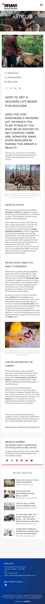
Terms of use (20, 598)
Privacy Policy (10, 598)
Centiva (26, 601)
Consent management (33, 598)
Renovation (12, 73)
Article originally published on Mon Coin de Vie (22, 427)
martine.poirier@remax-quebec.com (22, 575)
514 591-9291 (12, 573)
